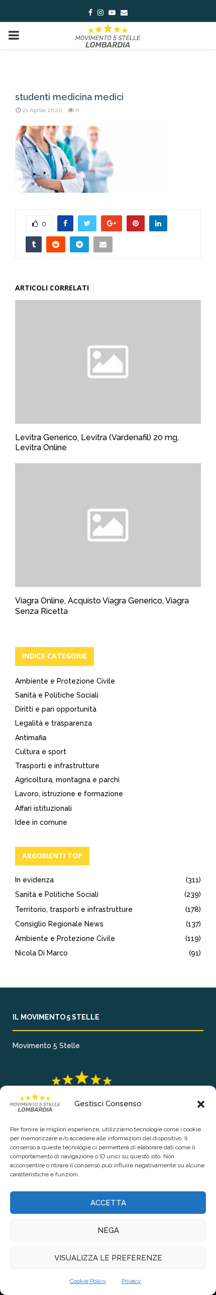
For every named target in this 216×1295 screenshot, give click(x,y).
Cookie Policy (88, 1280)
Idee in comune (41, 822)
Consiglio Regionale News (59, 924)
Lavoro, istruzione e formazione (69, 794)
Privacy (131, 1280)
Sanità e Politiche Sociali (56, 695)
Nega (108, 1230)
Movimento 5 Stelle (46, 1046)
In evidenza (34, 880)
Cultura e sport (40, 752)
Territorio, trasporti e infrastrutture (74, 909)
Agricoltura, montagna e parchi (67, 780)
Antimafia (30, 738)
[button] (201, 1104)
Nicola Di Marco (41, 953)
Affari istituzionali (43, 808)
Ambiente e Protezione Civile (65, 681)
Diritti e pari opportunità (55, 709)
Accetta (108, 1202)
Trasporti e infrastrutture (57, 766)
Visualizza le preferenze (108, 1257)
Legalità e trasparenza (53, 723)
